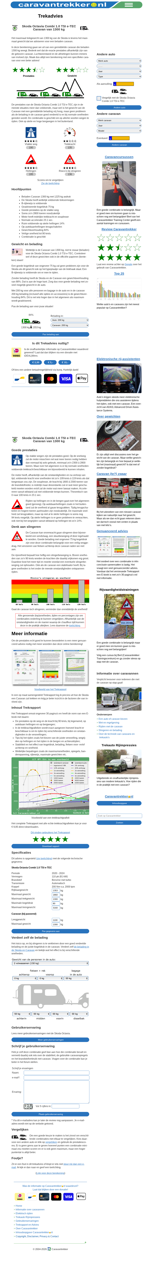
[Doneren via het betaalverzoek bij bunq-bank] (50, 378)
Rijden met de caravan (111, 726)
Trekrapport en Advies (27, 1224)
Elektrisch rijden (24, 1213)
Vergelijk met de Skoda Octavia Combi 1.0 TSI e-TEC (118, 99)
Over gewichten (108, 416)
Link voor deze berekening (50, 1173)
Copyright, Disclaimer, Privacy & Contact (37, 1236)
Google (128, 264)
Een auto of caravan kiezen (113, 719)
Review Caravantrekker (119, 229)
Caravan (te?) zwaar (112, 474)
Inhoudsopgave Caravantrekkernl (34, 1232)
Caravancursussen (119, 157)
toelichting (74, 625)
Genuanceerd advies (112, 531)
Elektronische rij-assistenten (118, 359)
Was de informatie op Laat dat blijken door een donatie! (50, 1188)
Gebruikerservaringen (27, 1221)
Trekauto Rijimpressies (28, 1217)
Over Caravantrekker (27, 1228)
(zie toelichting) (44, 858)
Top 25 (119, 273)
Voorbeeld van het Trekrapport (50, 689)
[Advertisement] (50, 410)
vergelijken (51, 1142)
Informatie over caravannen (30, 1209)
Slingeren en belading (110, 730)
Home (19, 1206)
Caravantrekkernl (119, 796)
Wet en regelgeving (109, 722)
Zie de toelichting (50, 183)
